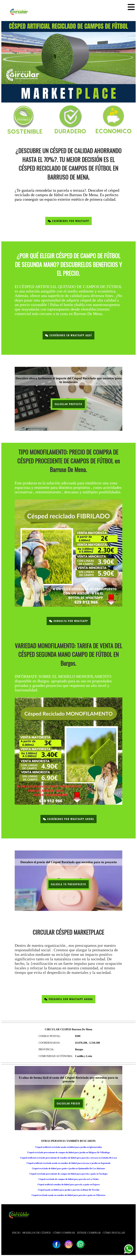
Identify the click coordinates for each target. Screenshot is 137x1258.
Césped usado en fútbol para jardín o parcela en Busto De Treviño (68, 1190)
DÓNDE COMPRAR (89, 1232)
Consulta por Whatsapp (70, 621)
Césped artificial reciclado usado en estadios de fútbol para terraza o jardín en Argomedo (68, 1163)
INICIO (16, 1232)
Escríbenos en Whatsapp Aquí (70, 335)
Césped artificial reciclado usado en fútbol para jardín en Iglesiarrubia (68, 1147)
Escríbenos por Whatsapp (70, 221)
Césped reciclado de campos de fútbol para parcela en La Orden (68, 1179)
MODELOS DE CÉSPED (36, 1232)
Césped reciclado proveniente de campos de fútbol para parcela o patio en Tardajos (68, 1174)
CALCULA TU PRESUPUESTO (68, 884)
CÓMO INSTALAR (114, 1232)
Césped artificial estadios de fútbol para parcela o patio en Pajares (68, 1184)
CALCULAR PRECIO (68, 1103)
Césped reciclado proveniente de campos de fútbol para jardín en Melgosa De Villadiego (68, 1152)
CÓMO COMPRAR (64, 1232)
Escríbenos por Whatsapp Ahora (70, 819)
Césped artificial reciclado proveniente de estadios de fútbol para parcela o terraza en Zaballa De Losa (68, 1157)
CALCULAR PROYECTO (68, 404)
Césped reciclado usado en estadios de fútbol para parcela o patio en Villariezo (68, 1195)
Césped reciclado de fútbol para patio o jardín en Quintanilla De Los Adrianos (68, 1168)
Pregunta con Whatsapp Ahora (70, 999)
